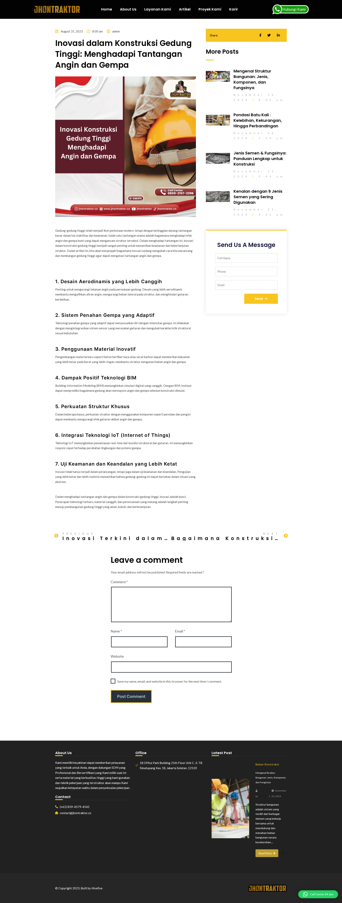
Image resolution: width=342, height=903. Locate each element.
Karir (233, 9)
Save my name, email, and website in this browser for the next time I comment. (169, 681)
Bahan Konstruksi (267, 764)
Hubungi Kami (294, 9)
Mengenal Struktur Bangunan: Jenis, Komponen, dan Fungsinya (252, 79)
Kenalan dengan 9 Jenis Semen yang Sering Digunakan (258, 197)
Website (117, 656)
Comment (119, 582)
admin (262, 796)
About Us (128, 9)
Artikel (185, 9)
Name (116, 631)
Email (180, 631)
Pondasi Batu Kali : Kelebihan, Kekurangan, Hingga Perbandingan (258, 120)
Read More (265, 853)
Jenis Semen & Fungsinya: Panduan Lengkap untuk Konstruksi (260, 158)
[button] (318, 894)
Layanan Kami (157, 9)
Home (106, 9)
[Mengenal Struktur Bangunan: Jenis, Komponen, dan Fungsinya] (230, 808)
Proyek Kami (210, 9)
